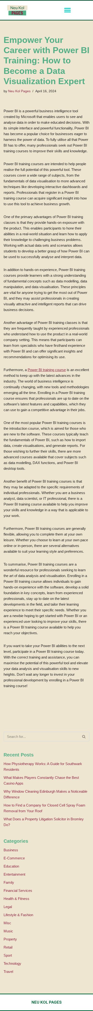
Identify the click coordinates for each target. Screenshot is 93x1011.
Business (11, 850)
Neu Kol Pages (19, 91)
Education (11, 866)
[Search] (84, 736)
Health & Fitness (16, 899)
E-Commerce (14, 858)
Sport (8, 955)
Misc (7, 923)
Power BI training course (47, 370)
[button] (67, 10)
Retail (8, 947)
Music (8, 931)
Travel (8, 972)
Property (10, 939)
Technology (12, 963)
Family (9, 882)
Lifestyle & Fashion (18, 915)
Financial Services (18, 890)
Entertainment (14, 874)
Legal (8, 907)
